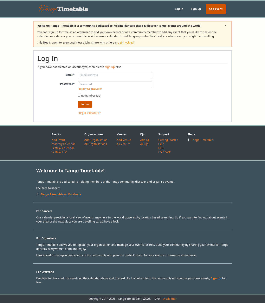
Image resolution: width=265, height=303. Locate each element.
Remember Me (90, 95)
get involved (126, 42)
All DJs (144, 144)
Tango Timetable (202, 140)
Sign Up (216, 278)
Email (70, 75)
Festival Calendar (63, 148)
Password (67, 84)
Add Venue (124, 140)
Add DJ (144, 140)
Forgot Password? (89, 113)
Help (161, 144)
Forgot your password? (90, 88)
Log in (179, 9)
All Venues (123, 144)
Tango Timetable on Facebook (61, 194)
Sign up (196, 9)
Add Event (216, 9)
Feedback (164, 152)
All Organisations (95, 144)
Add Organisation (95, 140)
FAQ (161, 148)
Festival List (59, 152)
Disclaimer (170, 298)
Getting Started (168, 140)
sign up (110, 67)
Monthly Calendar (63, 144)
